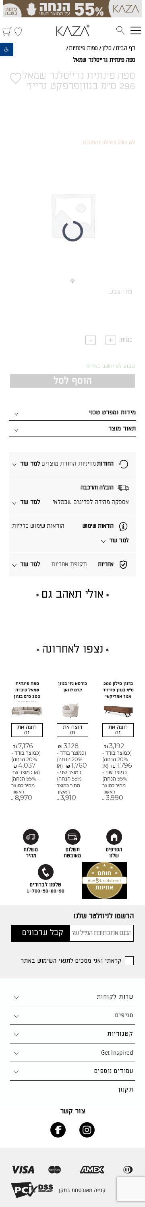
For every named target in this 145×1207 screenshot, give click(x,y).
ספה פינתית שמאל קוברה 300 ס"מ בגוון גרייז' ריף (27, 693)
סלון (106, 48)
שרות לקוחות (115, 996)
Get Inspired (117, 1052)
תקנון (125, 1089)
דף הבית (125, 48)
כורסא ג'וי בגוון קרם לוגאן (72, 687)
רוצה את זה (118, 729)
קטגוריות (120, 1034)
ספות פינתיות (83, 48)
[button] (6, 49)
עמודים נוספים (113, 1071)
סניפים (124, 1015)
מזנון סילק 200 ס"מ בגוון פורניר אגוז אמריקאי (118, 690)
